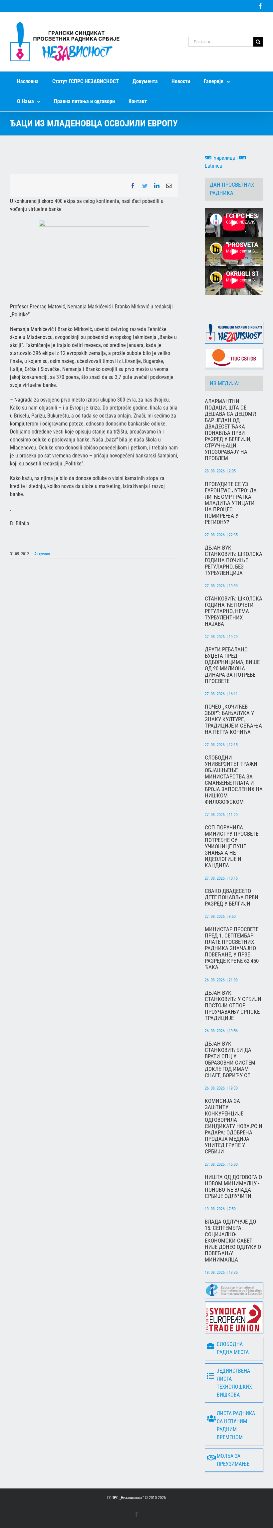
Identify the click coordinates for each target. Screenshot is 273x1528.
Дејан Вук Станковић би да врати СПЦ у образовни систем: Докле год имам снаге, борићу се (231, 1060)
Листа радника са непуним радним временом (236, 1425)
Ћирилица (223, 158)
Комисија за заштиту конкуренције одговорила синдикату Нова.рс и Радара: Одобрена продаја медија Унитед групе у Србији (233, 1126)
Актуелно (42, 554)
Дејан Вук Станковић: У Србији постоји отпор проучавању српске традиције (233, 1005)
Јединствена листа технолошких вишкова (234, 1383)
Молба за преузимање (233, 1460)
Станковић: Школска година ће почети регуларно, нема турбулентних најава (233, 611)
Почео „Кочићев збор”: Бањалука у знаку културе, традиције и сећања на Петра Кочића (233, 719)
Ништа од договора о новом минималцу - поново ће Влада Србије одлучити (233, 1186)
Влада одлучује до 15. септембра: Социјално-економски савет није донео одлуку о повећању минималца (233, 1241)
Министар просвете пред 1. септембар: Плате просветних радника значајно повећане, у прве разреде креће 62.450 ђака (232, 948)
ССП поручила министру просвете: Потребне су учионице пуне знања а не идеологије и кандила (232, 846)
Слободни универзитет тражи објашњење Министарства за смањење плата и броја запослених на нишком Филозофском (234, 780)
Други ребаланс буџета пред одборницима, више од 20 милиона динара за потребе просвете (232, 665)
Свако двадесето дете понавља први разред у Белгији (231, 897)
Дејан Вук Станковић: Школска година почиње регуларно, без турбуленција (233, 560)
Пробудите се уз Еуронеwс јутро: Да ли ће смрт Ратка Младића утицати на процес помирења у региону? (231, 503)
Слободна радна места (233, 1348)
